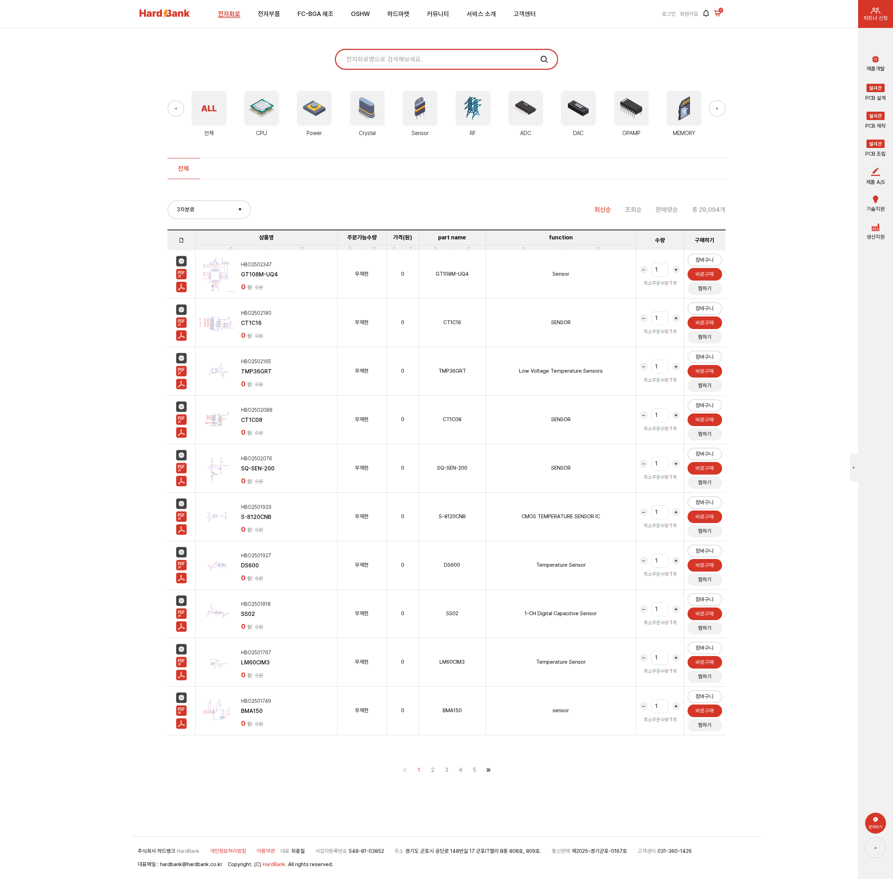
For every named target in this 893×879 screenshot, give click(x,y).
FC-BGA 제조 (315, 13)
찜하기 (705, 288)
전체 (183, 168)
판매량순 (667, 209)
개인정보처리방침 (228, 851)
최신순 (602, 209)
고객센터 (524, 13)
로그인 (669, 14)
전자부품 (269, 13)
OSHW (360, 13)
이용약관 (266, 851)
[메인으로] (165, 13)
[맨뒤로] (488, 770)
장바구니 (705, 260)
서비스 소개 (481, 13)
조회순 (633, 209)
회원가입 (689, 14)
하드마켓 (398, 13)
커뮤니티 (438, 13)
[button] (175, 108)
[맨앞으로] (405, 770)
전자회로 (229, 13)
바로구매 (705, 274)
